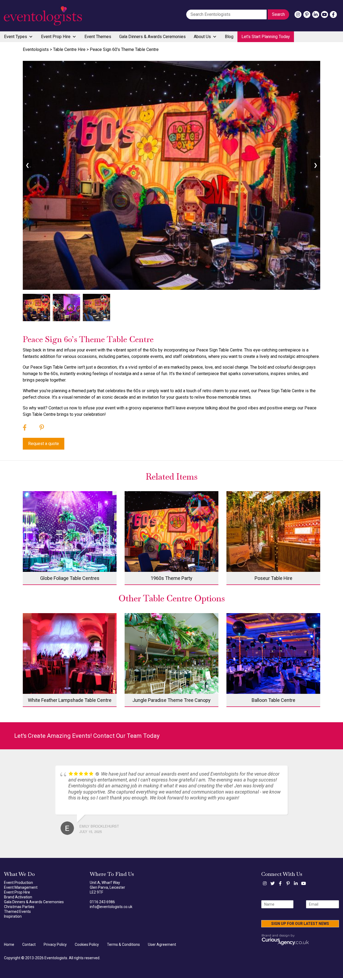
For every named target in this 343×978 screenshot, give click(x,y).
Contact (29, 944)
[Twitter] (272, 883)
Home (9, 944)
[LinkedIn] (315, 14)
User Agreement (162, 944)
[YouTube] (324, 14)
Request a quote (43, 443)
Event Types (15, 36)
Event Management (21, 887)
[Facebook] (333, 14)
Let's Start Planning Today (265, 36)
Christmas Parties (19, 907)
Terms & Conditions (123, 944)
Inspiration (13, 916)
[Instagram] (297, 14)
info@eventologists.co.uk (111, 907)
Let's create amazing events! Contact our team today (86, 735)
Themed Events (17, 911)
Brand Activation (18, 897)
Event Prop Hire (55, 36)
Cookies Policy (87, 944)
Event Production (18, 882)
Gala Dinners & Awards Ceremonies (152, 36)
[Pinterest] (306, 14)
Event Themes (97, 36)
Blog (229, 36)
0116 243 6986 (102, 902)
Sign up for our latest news (300, 923)
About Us (202, 36)
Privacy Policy (55, 944)
